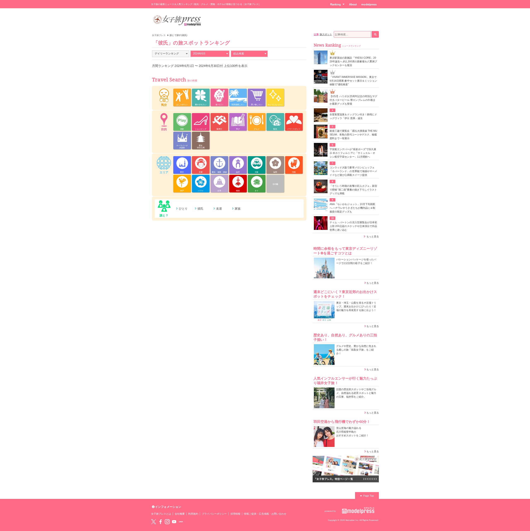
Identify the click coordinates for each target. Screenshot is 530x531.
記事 (316, 34)
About (353, 4)
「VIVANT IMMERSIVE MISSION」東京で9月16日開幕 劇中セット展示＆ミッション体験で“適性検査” (353, 81)
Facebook (160, 521)
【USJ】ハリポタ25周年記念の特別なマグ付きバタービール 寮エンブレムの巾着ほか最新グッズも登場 (353, 100)
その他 (275, 184)
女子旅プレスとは (161, 513)
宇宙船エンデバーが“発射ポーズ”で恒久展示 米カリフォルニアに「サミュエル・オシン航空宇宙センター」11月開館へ (353, 153)
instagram (167, 521)
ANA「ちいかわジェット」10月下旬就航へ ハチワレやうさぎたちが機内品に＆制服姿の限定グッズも (352, 208)
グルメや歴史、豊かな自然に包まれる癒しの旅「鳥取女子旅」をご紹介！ (356, 350)
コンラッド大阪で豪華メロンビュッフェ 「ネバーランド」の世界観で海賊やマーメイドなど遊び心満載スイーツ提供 (353, 171)
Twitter (153, 521)
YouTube (174, 521)
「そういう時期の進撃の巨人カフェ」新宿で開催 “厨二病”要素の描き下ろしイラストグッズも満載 (353, 190)
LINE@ (180, 521)
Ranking (335, 4)
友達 (219, 208)
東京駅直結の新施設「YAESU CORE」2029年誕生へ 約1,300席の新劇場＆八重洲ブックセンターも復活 (353, 61)
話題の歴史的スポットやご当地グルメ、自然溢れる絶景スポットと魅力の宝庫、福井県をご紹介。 (356, 393)
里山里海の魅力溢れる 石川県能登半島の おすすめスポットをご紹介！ (352, 432)
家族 (238, 208)
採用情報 (235, 513)
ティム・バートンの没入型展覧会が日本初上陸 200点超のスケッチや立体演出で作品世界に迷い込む (353, 226)
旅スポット (326, 34)
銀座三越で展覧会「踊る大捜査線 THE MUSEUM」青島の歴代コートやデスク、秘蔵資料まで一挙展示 (353, 134)
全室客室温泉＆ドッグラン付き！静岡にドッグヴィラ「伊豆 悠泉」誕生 (353, 116)
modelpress (369, 4)
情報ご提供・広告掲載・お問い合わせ (265, 513)
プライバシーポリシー (214, 513)
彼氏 (200, 208)
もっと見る (372, 236)
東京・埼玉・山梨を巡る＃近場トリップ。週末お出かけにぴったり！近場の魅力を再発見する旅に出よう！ (356, 306)
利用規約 (193, 513)
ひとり (183, 208)
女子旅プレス (159, 35)
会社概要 (180, 513)
